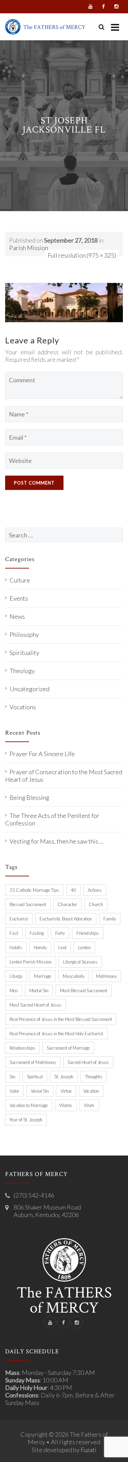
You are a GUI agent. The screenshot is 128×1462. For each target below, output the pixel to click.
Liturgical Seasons (80, 962)
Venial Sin (40, 1091)
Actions (95, 890)
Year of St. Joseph (26, 1119)
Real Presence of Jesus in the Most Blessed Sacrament (61, 1019)
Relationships (22, 1048)
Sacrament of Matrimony (33, 1062)
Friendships (87, 933)
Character (67, 904)
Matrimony (106, 976)
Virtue (66, 1091)
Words (65, 1105)
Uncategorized (29, 689)
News (17, 616)
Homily (40, 947)
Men (14, 990)
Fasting (37, 933)
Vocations (23, 707)
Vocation (91, 1091)
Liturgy (16, 976)
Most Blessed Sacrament (83, 990)
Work (89, 1105)
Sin (12, 1076)
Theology (22, 670)
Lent (62, 947)
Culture (20, 580)
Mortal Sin (38, 990)
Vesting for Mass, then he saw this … (56, 841)
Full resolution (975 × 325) (82, 255)
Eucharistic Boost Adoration (66, 918)
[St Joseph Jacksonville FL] (64, 301)
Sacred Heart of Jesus (88, 1062)
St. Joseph (63, 1076)
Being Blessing (29, 797)
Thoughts (93, 1076)
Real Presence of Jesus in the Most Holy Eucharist (56, 1033)
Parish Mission (28, 247)
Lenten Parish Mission (31, 962)
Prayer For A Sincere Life (42, 753)
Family (109, 918)
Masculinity (74, 976)
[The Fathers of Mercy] (45, 26)
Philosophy (24, 634)
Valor (14, 1091)
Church (96, 904)
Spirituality (24, 652)
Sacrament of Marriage (68, 1048)
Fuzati (89, 1449)
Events (19, 598)
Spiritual (35, 1076)
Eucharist (19, 918)
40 (73, 890)
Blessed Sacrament (28, 904)
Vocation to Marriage (29, 1105)
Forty (60, 933)
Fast (14, 933)
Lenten (84, 947)
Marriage (42, 976)
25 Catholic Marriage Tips (34, 890)
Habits (16, 947)
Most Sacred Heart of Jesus (35, 1005)
